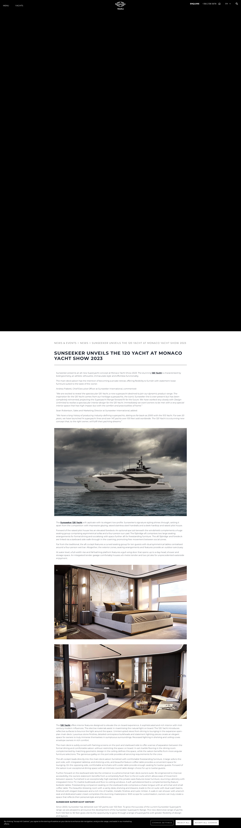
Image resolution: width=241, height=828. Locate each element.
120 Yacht (157, 373)
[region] (120, 823)
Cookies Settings (162, 823)
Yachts (19, 5)
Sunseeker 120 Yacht (71, 522)
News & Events (65, 343)
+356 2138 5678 (209, 4)
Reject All (183, 823)
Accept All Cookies (206, 823)
